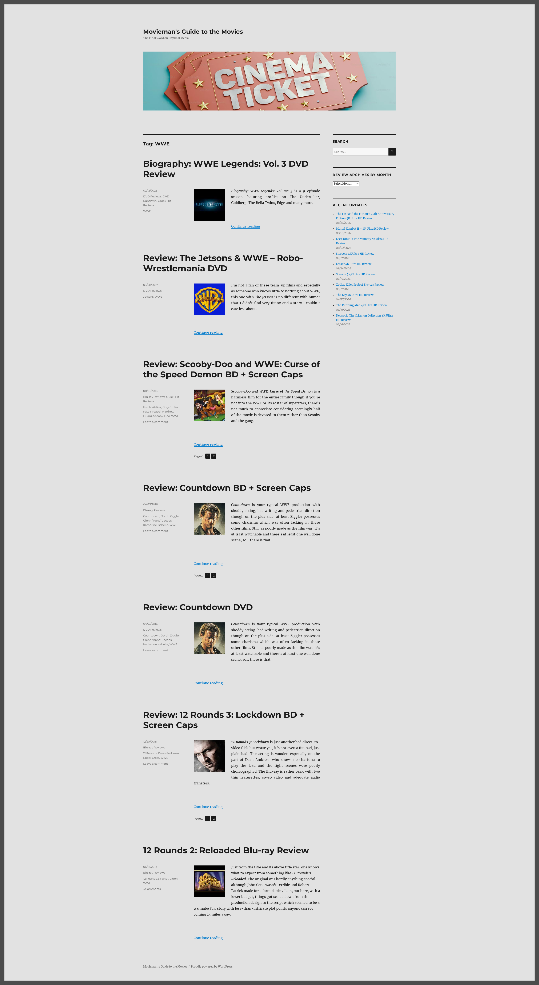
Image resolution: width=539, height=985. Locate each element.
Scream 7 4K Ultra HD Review (355, 274)
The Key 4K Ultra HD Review (355, 295)
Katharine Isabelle (155, 525)
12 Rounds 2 (151, 878)
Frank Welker (152, 407)
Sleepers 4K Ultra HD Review (355, 254)
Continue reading (245, 226)
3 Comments (152, 888)
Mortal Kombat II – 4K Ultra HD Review (362, 228)
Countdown (151, 516)
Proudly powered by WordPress (212, 966)
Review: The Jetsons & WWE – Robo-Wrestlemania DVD (223, 263)
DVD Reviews (152, 196)
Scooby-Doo (161, 416)
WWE (147, 211)
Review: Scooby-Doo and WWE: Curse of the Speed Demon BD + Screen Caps (231, 369)
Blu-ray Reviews (154, 396)
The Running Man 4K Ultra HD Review (361, 305)
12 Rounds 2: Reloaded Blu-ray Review (226, 850)
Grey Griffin (170, 407)
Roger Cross (151, 757)
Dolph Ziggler (170, 516)
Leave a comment (155, 421)
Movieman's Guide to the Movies (193, 31)
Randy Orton (169, 878)
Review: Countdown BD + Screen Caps (227, 488)
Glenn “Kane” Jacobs (157, 520)
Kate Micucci (152, 411)
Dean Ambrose (168, 753)
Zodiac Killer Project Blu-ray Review (360, 284)
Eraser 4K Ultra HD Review (353, 264)
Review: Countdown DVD (198, 607)
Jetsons (148, 296)
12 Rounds (150, 753)
